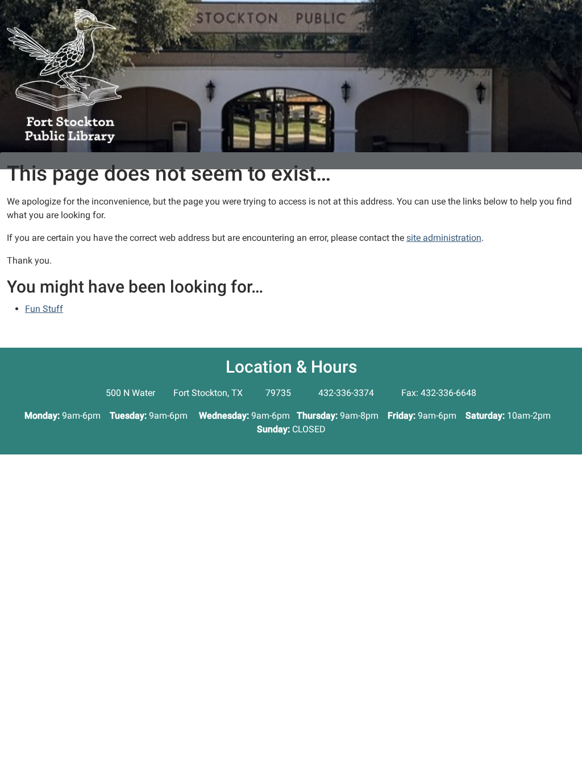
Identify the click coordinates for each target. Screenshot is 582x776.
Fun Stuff (44, 308)
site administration (443, 237)
